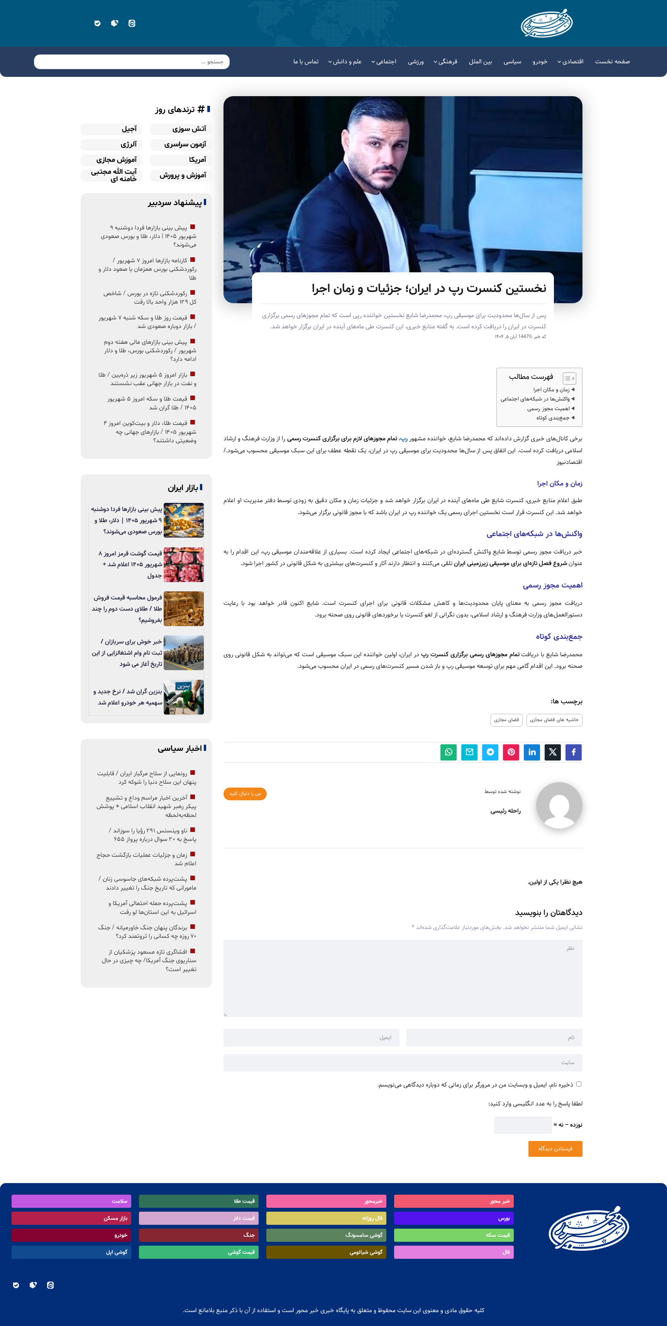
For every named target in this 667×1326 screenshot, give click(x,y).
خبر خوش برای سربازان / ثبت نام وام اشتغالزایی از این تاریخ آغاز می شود (127, 653)
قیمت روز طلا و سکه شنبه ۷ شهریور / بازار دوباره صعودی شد (147, 322)
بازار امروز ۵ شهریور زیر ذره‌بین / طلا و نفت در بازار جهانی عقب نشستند (147, 378)
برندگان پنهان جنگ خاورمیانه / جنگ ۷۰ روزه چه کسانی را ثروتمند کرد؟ (147, 932)
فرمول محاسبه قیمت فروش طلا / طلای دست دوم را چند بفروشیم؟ (127, 609)
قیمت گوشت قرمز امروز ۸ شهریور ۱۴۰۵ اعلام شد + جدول (130, 564)
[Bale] (97, 23)
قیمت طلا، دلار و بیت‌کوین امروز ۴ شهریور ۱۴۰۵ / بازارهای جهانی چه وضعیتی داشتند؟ (149, 432)
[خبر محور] (548, 23)
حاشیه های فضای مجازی (554, 720)
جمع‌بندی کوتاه (553, 418)
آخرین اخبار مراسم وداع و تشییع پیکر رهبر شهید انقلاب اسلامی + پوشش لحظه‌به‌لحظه (146, 807)
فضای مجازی (506, 720)
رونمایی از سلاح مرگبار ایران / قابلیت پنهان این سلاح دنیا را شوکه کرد (146, 777)
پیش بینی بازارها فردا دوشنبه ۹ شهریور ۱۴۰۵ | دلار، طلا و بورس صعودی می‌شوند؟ (148, 236)
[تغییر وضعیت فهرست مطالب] (565, 378)
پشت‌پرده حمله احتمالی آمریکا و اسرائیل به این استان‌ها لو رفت (152, 907)
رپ (404, 438)
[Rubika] (114, 23)
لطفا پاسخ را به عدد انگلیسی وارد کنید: (535, 1104)
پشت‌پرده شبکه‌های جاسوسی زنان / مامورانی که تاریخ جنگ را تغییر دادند (147, 883)
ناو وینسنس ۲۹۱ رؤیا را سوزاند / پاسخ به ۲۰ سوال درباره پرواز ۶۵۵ (152, 835)
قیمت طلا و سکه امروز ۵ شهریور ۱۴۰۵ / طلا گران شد (151, 403)
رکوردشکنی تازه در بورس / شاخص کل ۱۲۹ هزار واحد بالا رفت (149, 297)
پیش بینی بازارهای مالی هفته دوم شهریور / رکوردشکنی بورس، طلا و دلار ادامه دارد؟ (150, 350)
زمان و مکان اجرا (551, 389)
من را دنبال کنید (245, 794)
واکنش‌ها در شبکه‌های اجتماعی (535, 399)
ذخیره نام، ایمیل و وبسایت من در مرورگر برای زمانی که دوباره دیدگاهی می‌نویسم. (475, 1085)
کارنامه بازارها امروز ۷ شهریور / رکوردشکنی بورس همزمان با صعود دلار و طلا (147, 269)
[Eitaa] (132, 23)
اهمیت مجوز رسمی (548, 408)
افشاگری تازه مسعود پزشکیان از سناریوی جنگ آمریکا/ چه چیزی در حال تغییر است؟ (149, 961)
